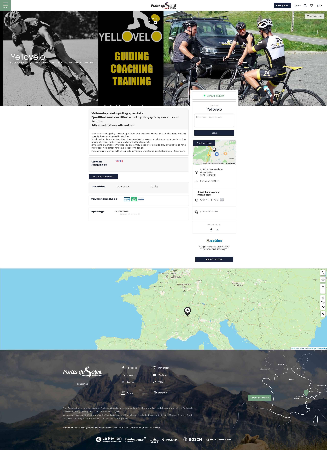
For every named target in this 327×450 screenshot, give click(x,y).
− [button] (323, 291)
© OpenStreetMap (310, 348)
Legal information (71, 427)
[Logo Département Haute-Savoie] (135, 439)
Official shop (154, 427)
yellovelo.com (209, 211)
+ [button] (323, 286)
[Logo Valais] (154, 439)
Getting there (204, 143)
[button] (305, 5)
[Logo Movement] (170, 439)
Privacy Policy (87, 427)
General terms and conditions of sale (111, 427)
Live (297, 6)
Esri (297, 348)
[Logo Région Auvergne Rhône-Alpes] (108, 439)
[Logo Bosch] (192, 439)
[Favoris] (311, 5)
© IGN (302, 348)
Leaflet (293, 348)
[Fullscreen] (323, 272)
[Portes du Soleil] (163, 5)
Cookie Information (138, 427)
